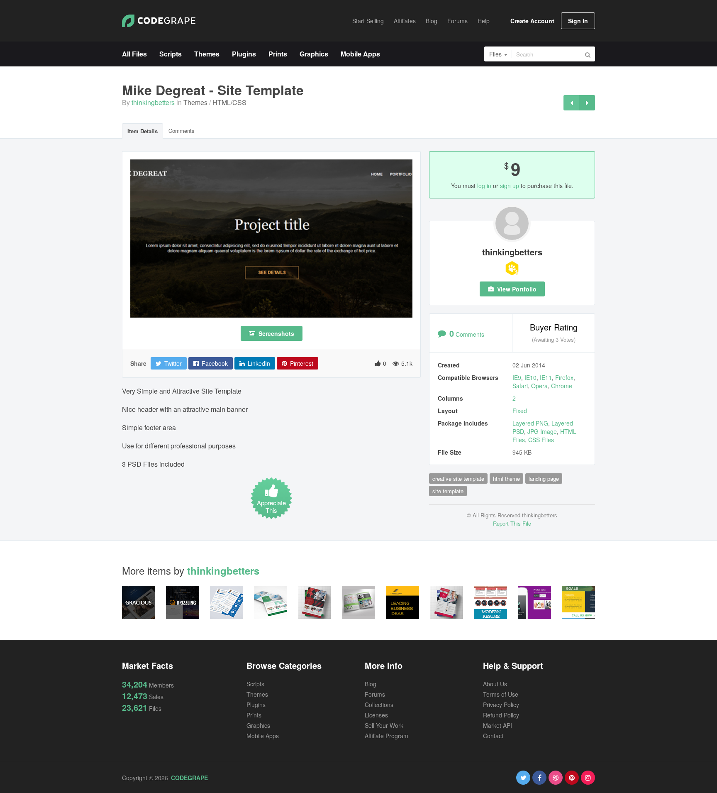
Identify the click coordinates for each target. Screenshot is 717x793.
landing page (544, 478)
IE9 (516, 377)
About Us (495, 684)
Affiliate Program (386, 736)
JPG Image (542, 431)
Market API (497, 725)
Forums (375, 694)
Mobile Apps (262, 736)
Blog (370, 684)
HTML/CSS (229, 102)
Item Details (142, 131)
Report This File (512, 523)
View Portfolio (516, 289)
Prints (253, 715)
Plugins (256, 704)
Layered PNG (530, 423)
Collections (379, 704)
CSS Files (541, 440)
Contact (493, 736)
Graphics (258, 725)
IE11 (546, 377)
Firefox (564, 377)
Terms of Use (500, 694)
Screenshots (275, 333)
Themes (195, 102)
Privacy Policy (501, 704)
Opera (539, 386)
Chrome (561, 386)
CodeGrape (189, 777)
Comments (181, 131)
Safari (520, 386)
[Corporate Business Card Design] (571, 102)
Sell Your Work (384, 725)
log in (484, 185)
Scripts (255, 684)
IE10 (530, 377)
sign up (509, 185)
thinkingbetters (153, 102)
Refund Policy (501, 715)
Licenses (376, 715)
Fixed (519, 410)
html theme (506, 478)
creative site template (458, 478)
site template (447, 491)
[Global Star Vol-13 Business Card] (587, 102)
